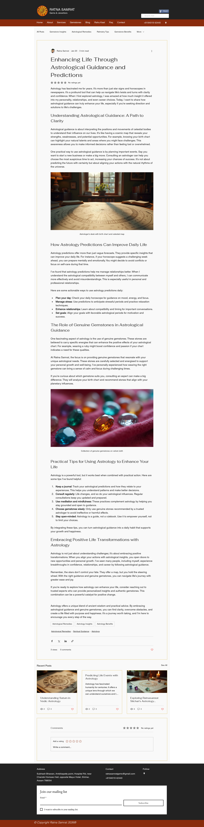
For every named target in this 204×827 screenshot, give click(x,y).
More (139, 32)
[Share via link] (72, 641)
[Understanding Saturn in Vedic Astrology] (57, 681)
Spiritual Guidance (81, 631)
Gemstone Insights (58, 32)
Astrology (96, 631)
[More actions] (151, 51)
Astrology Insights (84, 624)
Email (43, 797)
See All (164, 665)
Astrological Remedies (81, 32)
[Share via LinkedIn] (65, 641)
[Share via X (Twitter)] (58, 641)
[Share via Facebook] (52, 641)
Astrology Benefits (105, 624)
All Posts (40, 32)
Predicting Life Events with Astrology (101, 677)
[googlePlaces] (165, 22)
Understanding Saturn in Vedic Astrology (55, 699)
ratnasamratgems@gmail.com (120, 773)
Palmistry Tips (103, 32)
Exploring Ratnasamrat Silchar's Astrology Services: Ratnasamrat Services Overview (144, 699)
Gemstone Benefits (122, 32)
